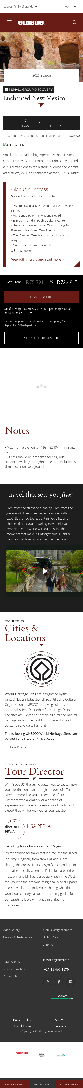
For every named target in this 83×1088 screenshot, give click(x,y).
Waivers (60, 1026)
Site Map (60, 1020)
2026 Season (41, 75)
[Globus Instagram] (70, 982)
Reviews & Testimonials (17, 937)
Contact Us (10, 976)
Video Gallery (11, 930)
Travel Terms (22, 1026)
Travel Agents (11, 962)
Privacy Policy (22, 1020)
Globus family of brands (18, 6)
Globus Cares (51, 937)
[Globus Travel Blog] (47, 982)
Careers (48, 945)
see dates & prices (41, 297)
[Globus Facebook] (59, 982)
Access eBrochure (14, 969)
